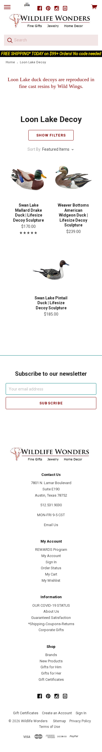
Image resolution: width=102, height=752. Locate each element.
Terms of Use (49, 727)
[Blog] (65, 8)
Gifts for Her (51, 673)
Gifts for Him (51, 667)
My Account (51, 556)
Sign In (51, 562)
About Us (51, 611)
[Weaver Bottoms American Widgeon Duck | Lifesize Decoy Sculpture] (73, 178)
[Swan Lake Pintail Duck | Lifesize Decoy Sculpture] (51, 271)
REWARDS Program (51, 549)
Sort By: (34, 149)
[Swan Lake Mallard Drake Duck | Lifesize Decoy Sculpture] (28, 178)
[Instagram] (56, 8)
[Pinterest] (48, 8)
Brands (51, 655)
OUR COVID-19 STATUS (51, 605)
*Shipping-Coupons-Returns (51, 624)
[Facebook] (39, 8)
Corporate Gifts (51, 630)
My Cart (51, 574)
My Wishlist (51, 580)
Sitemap (59, 721)
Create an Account (57, 713)
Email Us (51, 525)
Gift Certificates (51, 679)
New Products (51, 661)
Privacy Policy (80, 721)
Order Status (51, 568)
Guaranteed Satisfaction (51, 618)
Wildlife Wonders (34, 721)
